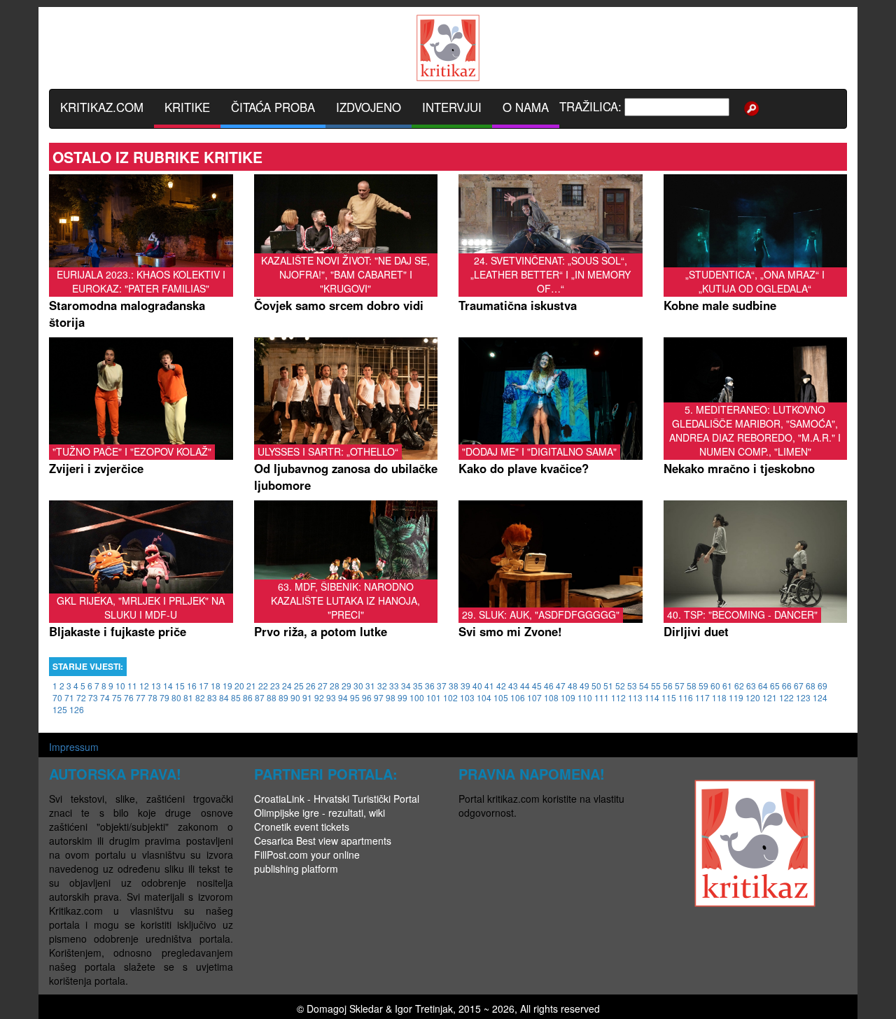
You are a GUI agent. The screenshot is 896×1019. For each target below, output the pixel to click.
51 (608, 685)
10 (120, 685)
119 (736, 697)
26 (311, 685)
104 (484, 697)
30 (358, 685)
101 (433, 697)
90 (295, 697)
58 (691, 685)
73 (93, 697)
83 (212, 697)
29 (346, 685)
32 (382, 685)
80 (176, 697)
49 (584, 685)
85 (236, 697)
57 (680, 685)
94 (343, 697)
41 (489, 685)
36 (430, 685)
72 (81, 697)
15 (180, 685)
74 (105, 697)
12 (144, 685)
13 (156, 685)
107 (534, 697)
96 (367, 697)
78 (153, 697)
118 (719, 697)
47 (561, 685)
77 (141, 697)
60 (715, 685)
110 (585, 697)
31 (370, 685)
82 (200, 697)
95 (355, 697)
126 (76, 709)
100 (417, 697)
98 (391, 697)
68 (811, 685)
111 (601, 697)
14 (168, 685)
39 (465, 685)
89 (283, 697)
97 (379, 697)
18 (215, 685)
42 (501, 685)
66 (787, 685)
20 (239, 685)
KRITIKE (187, 107)
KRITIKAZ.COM (102, 107)
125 (59, 709)
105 (500, 697)
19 (227, 685)
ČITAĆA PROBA (273, 107)
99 (402, 697)
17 (204, 685)
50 (596, 685)
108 (551, 697)
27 (323, 685)
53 (632, 685)
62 (739, 685)
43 (513, 685)
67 (799, 685)
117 (702, 697)
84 (224, 697)
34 (406, 685)
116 (685, 697)
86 (248, 697)
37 (442, 685)
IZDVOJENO (368, 107)
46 (549, 685)
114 (652, 697)
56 (668, 685)
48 (573, 685)
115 (669, 697)
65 (775, 685)
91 (307, 697)
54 (644, 685)
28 (335, 685)
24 (287, 685)
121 (769, 697)
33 (394, 685)
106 (517, 697)
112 (618, 697)
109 (568, 697)
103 (467, 697)
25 (299, 685)
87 (260, 697)
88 (271, 697)
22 (263, 685)
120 (753, 697)
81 (188, 697)
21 (251, 685)
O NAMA (526, 107)
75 (117, 697)
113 (635, 697)
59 (703, 685)
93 (331, 697)
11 (132, 685)
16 (192, 685)
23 (275, 685)
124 (820, 697)
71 (69, 697)
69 (822, 685)
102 (450, 697)
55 (656, 685)
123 (803, 697)
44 (525, 685)
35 (418, 685)
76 (129, 697)
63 (751, 685)
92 (319, 697)
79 (164, 697)
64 (763, 685)
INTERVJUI (452, 107)
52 (620, 685)
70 (57, 697)
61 (727, 685)
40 (477, 685)
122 (786, 697)
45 (537, 685)
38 (453, 685)
